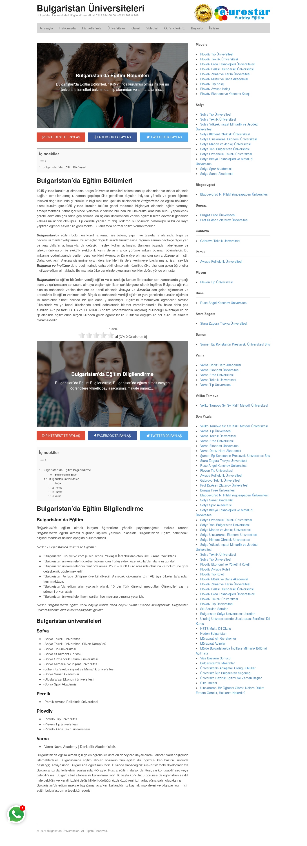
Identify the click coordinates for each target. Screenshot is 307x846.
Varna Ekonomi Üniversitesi (219, 370)
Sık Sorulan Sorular (214, 608)
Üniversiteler (116, 28)
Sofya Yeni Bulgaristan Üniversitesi (224, 149)
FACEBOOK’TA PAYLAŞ (113, 435)
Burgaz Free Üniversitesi (217, 215)
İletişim (214, 28)
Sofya (58, 483)
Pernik (58, 487)
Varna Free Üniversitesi (217, 374)
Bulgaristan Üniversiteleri (91, 7)
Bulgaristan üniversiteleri (64, 479)
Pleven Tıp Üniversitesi (216, 282)
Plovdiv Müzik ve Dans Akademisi (224, 79)
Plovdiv (58, 491)
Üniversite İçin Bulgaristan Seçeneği (225, 673)
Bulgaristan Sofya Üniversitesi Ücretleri (227, 613)
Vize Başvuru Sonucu (215, 658)
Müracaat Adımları (213, 643)
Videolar (152, 28)
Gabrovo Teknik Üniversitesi (220, 240)
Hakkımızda (67, 28)
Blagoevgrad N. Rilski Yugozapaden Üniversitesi (234, 194)
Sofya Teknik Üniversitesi (218, 119)
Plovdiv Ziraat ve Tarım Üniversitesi (225, 74)
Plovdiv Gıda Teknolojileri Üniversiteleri (227, 64)
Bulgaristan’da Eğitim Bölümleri (64, 167)
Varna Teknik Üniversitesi (218, 379)
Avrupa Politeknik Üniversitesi (221, 261)
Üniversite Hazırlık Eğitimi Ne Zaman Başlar (231, 678)
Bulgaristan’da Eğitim (66, 474)
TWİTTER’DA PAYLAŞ (166, 435)
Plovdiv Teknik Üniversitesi (219, 59)
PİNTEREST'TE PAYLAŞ (62, 137)
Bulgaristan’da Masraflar (217, 663)
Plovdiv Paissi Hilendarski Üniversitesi (227, 69)
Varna (58, 496)
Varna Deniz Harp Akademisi (220, 365)
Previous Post (112, 804)
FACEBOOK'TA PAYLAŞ (113, 137)
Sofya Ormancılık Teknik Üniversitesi (226, 154)
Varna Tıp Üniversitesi (215, 384)
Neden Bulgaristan (213, 633)
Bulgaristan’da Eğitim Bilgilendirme (66, 469)
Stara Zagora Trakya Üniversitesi (223, 323)
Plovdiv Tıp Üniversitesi (216, 54)
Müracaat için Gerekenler (218, 638)
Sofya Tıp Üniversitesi (215, 114)
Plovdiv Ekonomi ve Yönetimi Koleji (224, 93)
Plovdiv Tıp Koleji (212, 84)
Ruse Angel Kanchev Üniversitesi (223, 302)
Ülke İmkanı (208, 683)
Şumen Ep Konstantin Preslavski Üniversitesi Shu (235, 344)
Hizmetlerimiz (91, 28)
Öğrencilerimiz (174, 28)
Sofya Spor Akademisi (215, 168)
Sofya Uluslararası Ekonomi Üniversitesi (228, 139)
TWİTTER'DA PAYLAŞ (166, 137)
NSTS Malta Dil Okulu (215, 628)
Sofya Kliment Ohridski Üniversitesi (225, 134)
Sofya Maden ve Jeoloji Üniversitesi (225, 144)
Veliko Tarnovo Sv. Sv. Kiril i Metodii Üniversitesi (234, 405)
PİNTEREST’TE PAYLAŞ (62, 435)
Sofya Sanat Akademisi (216, 173)
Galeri (135, 28)
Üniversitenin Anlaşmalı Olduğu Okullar (228, 668)
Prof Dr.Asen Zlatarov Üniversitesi (224, 220)
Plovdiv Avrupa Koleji (215, 88)
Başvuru (197, 28)
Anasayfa (46, 28)
